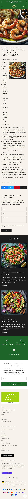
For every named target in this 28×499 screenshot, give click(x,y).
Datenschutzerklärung (6, 438)
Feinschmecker (16, 47)
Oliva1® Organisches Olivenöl (8, 410)
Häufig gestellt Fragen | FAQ (7, 429)
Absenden (7, 230)
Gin (2, 417)
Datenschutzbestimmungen (7, 204)
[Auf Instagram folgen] (6, 477)
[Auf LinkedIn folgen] (17, 477)
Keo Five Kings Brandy (6, 421)
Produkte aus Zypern (5, 412)
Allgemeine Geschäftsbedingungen (9, 445)
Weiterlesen (4, 285)
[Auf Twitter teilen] (11, 187)
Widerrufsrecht (4, 440)
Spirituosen (4, 419)
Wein (2, 414)
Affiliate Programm (5, 450)
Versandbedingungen (6, 443)
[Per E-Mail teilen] (23, 187)
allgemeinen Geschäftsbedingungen (14, 202)
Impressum (3, 436)
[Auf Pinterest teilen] (17, 187)
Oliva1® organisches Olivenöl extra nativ (13, 136)
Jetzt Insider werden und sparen (14, 384)
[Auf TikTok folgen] (13, 477)
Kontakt (3, 448)
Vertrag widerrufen (7, 455)
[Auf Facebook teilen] (4, 187)
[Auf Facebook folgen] (2, 477)
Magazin (3, 431)
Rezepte (3, 433)
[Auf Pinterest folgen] (9, 477)
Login (2, 452)
